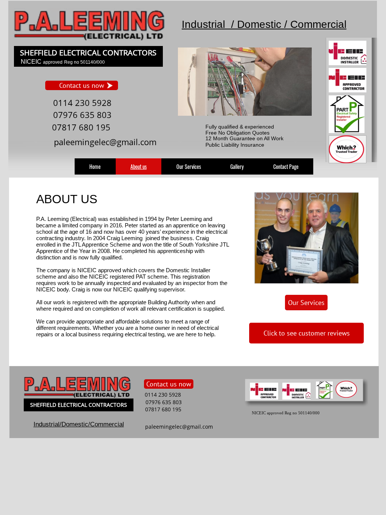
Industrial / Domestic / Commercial (264, 24)
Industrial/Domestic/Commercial (79, 424)
